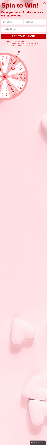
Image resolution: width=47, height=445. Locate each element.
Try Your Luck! (23, 36)
